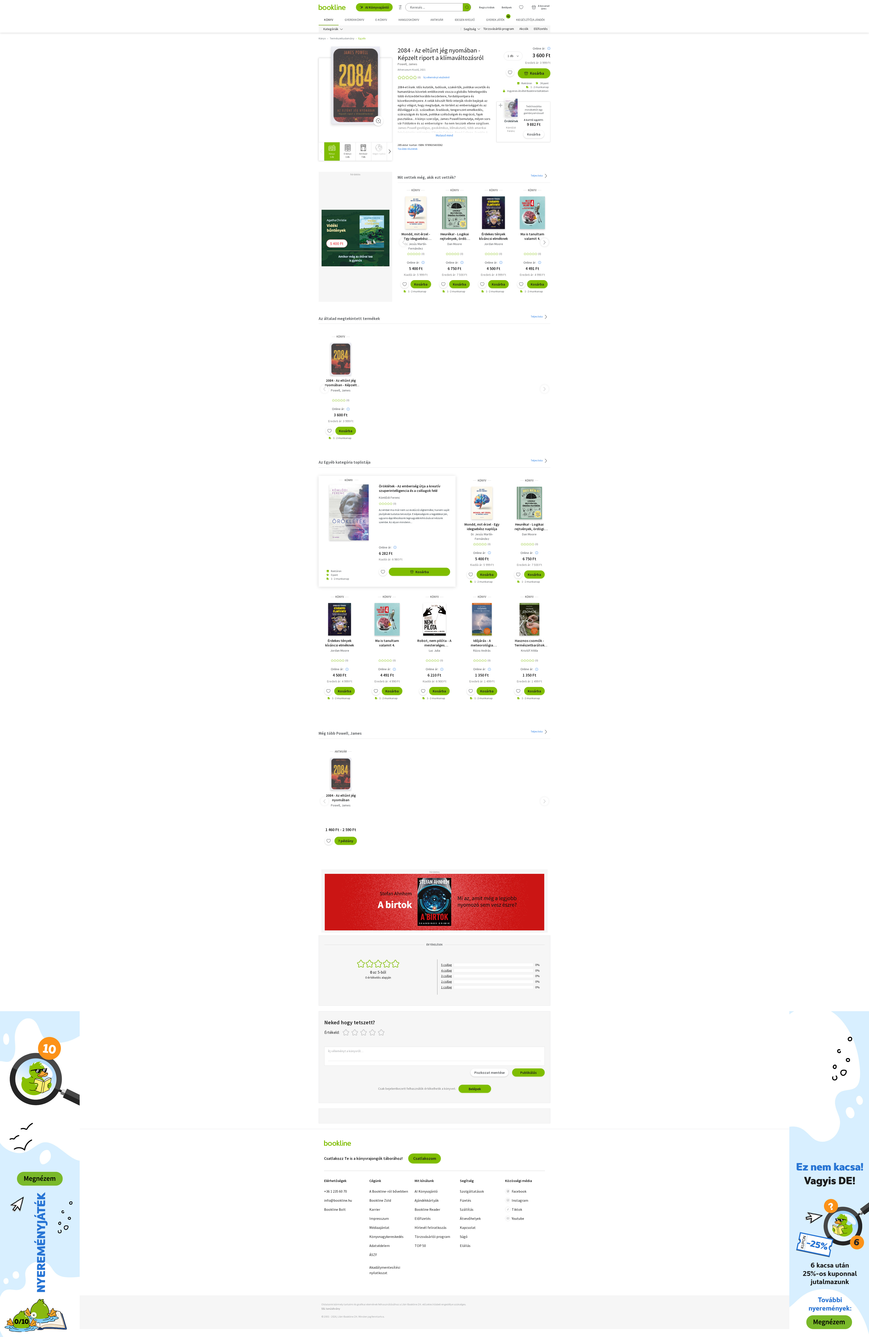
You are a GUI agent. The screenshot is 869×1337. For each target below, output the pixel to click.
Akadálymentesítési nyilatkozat (384, 1270)
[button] (389, 151)
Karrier (374, 1209)
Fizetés (465, 1200)
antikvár (341, 751)
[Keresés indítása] (467, 7)
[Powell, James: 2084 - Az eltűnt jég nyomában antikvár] (340, 774)
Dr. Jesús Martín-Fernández (416, 246)
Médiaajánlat (379, 1227)
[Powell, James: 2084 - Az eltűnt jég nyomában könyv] (355, 85)
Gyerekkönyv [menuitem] (354, 20)
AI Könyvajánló (377, 7)
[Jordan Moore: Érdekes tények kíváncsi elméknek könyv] (493, 212)
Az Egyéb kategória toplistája (344, 462)
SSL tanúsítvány (330, 1308)
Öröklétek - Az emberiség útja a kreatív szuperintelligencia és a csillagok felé (409, 488)
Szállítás (466, 1209)
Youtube (518, 1218)
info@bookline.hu (338, 1200)
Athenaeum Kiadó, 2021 (411, 69)
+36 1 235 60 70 (335, 1191)
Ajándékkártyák (427, 1200)
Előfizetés (541, 29)
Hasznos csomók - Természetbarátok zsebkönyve (529, 642)
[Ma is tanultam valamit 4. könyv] (532, 212)
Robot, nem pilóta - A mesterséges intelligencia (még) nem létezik (434, 642)
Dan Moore (454, 244)
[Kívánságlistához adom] (510, 72)
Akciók (523, 29)
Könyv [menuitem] (328, 20)
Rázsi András (482, 650)
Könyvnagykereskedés (386, 1236)
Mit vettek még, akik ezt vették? (427, 177)
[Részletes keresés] (400, 7)
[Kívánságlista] (521, 7)
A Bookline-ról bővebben (388, 1191)
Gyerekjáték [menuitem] (498, 18)
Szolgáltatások (472, 1191)
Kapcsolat (468, 1227)
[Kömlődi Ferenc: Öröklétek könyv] (348, 512)
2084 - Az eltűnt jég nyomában (341, 797)
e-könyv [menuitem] (381, 20)
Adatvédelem (379, 1245)
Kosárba (537, 73)
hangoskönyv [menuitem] (409, 20)
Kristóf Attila (529, 650)
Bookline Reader (427, 1209)
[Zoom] (378, 121)
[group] (332, 151)
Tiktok (517, 1209)
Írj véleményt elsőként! (436, 77)
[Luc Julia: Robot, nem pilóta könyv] (434, 619)
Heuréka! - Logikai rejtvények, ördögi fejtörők (454, 236)
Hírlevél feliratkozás (430, 1227)
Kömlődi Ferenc (389, 498)
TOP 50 (420, 1245)
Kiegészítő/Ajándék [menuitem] (530, 20)
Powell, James (341, 390)
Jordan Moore (493, 244)
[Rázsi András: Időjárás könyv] (482, 619)
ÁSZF (373, 1254)
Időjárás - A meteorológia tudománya (482, 642)
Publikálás (528, 1072)
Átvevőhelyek (470, 1218)
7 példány (345, 841)
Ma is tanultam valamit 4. (532, 236)
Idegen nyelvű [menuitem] (465, 20)
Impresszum (379, 1218)
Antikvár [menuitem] (436, 20)
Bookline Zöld (380, 1200)
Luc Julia (434, 650)
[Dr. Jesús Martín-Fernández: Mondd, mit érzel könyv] (415, 212)
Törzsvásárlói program (498, 29)
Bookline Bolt (335, 1209)
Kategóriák (330, 29)
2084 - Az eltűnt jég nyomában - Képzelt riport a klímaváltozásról (341, 382)
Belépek (507, 7)
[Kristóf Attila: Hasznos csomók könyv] (529, 619)
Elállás (465, 1245)
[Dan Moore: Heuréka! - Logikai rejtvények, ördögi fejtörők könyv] (454, 212)
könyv (415, 190)
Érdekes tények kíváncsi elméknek (493, 236)
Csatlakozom (424, 1158)
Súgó (464, 1236)
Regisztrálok (486, 7)
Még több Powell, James (340, 733)
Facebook (519, 1191)
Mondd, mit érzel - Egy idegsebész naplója (415, 236)
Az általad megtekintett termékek (349, 318)
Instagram (520, 1200)
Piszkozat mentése (489, 1072)
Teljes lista (537, 175)
